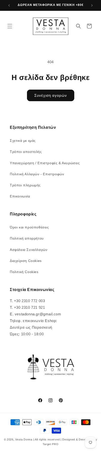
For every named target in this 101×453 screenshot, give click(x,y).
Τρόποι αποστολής (26, 152)
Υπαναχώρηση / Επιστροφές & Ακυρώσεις (45, 163)
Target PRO (51, 444)
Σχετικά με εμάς (23, 141)
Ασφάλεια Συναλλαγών (28, 250)
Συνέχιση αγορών (50, 95)
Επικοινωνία (20, 196)
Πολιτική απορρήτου (27, 238)
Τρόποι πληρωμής (25, 185)
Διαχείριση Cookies (26, 261)
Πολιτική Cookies (24, 272)
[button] (9, 26)
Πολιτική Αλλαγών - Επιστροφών (37, 174)
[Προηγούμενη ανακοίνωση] (9, 5)
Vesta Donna (24, 439)
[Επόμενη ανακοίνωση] (92, 5)
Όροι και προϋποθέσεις (29, 227)
